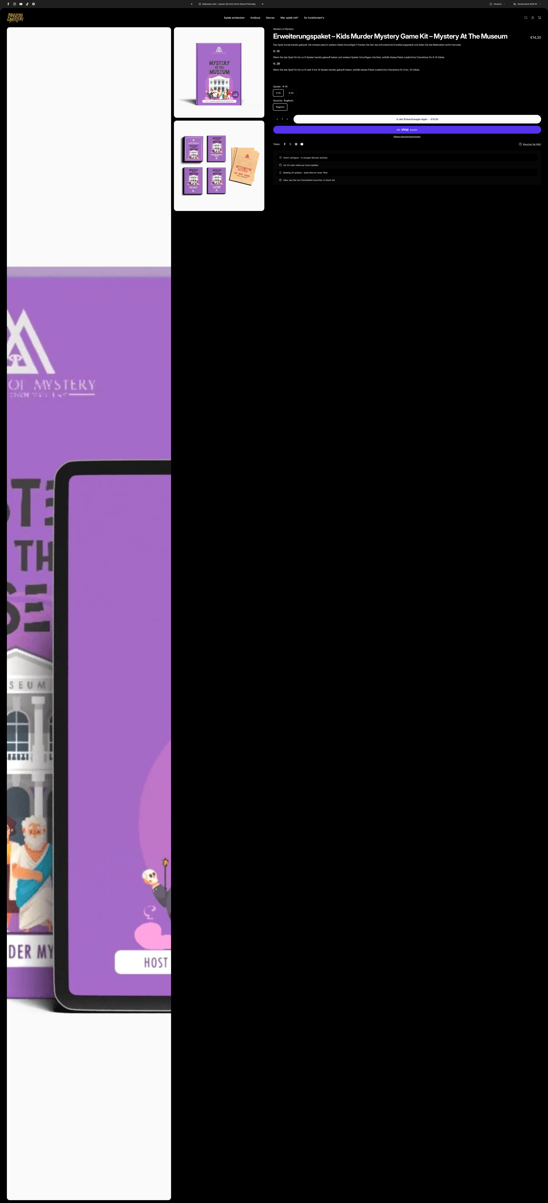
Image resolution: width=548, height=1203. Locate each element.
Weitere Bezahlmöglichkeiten (407, 136)
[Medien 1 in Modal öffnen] (89, 613)
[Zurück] (192, 4)
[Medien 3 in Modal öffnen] (219, 166)
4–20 (291, 93)
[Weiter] (262, 4)
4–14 (278, 93)
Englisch (280, 107)
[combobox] (498, 4)
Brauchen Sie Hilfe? (532, 144)
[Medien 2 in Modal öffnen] (219, 72)
